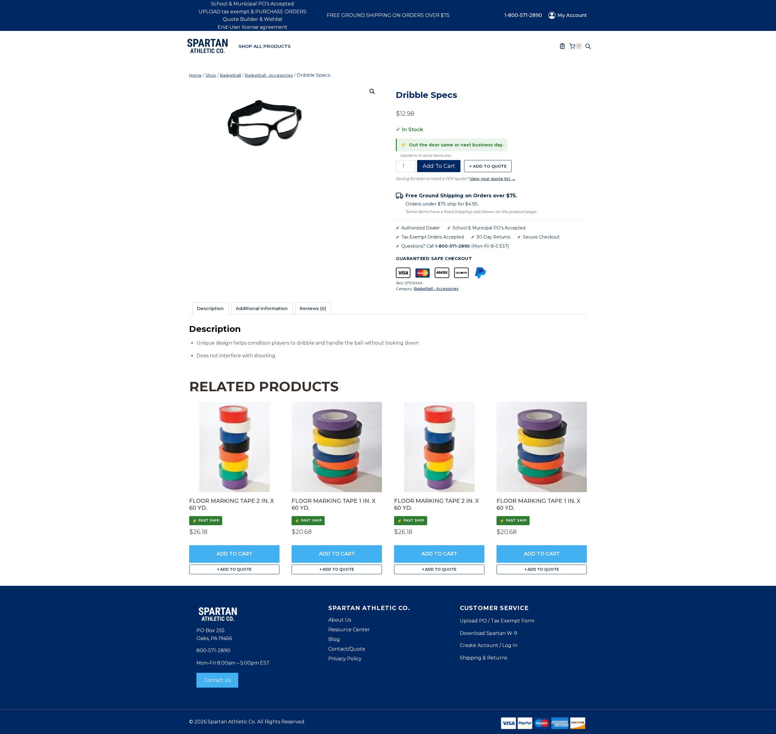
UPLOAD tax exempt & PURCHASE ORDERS (252, 12)
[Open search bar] (588, 46)
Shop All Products (265, 46)
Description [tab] (210, 308)
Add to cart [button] (234, 554)
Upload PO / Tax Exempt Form (497, 621)
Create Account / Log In (488, 645)
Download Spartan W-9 (488, 633)
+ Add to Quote (488, 166)
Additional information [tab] (262, 308)
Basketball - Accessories (436, 288)
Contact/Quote (346, 649)
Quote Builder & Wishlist (253, 19)
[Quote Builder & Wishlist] (562, 46)
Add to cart (439, 166)
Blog (334, 639)
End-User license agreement (252, 27)
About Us (339, 620)
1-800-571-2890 (523, 15)
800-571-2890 (213, 650)
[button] (372, 91)
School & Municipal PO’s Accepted (252, 4)
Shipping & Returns (483, 658)
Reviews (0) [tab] (313, 308)
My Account (572, 15)
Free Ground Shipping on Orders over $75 (388, 15)
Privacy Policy (345, 659)
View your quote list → (492, 178)
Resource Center (349, 629)
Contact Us (217, 680)
